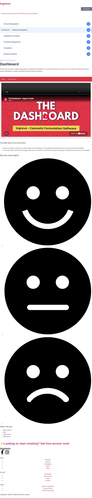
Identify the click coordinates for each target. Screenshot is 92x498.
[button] (3, 79)
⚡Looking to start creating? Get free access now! (35, 443)
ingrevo (5, 3)
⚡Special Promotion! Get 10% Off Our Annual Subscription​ (19, 13)
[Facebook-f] (2, 452)
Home (1, 60)
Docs (6, 60)
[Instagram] (7, 452)
